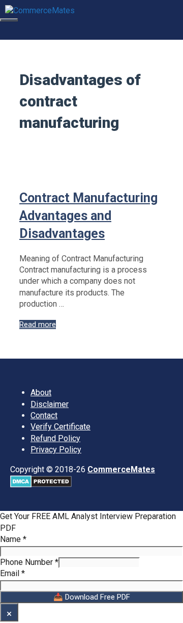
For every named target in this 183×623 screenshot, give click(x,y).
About (40, 392)
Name (13, 539)
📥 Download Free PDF (91, 597)
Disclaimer (49, 404)
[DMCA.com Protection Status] (41, 485)
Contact (43, 415)
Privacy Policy (55, 449)
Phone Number (29, 562)
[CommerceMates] (40, 9)
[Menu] (9, 19)
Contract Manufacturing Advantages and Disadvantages (88, 216)
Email (12, 573)
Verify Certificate (60, 426)
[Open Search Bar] (5, 30)
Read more (37, 324)
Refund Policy (55, 438)
